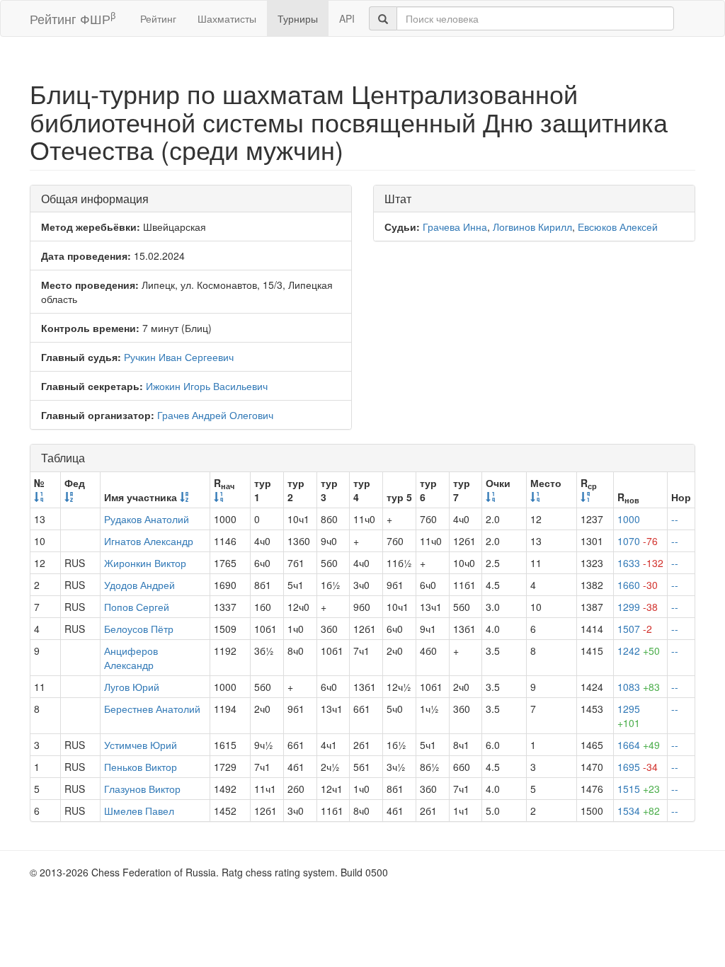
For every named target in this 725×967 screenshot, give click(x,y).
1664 (638, 745)
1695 (637, 767)
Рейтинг (158, 18)
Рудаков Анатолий (146, 519)
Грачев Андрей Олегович (215, 415)
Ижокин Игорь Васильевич (207, 386)
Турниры (298, 18)
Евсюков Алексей (618, 226)
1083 (638, 687)
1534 (638, 810)
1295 (628, 716)
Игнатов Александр (148, 541)
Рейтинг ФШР (72, 18)
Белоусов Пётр (138, 629)
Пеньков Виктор (140, 767)
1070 (637, 541)
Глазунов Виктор (142, 789)
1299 (637, 607)
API (347, 18)
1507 (634, 629)
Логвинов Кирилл (532, 226)
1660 (637, 585)
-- (674, 519)
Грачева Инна (455, 226)
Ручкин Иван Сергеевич (179, 357)
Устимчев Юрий (140, 745)
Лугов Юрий (131, 687)
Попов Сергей (136, 607)
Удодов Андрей (139, 585)
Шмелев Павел (139, 810)
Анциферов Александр (131, 657)
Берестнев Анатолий (152, 709)
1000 (628, 519)
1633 (640, 563)
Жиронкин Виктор (145, 563)
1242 (638, 650)
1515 (638, 789)
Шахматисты (227, 18)
